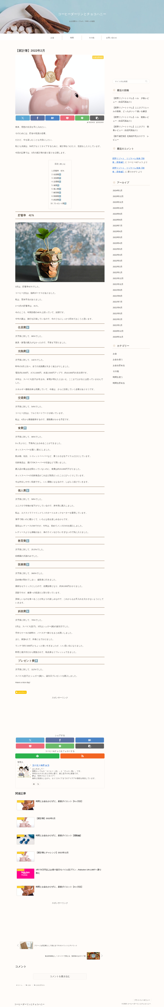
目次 (57, 164)
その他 (116, 371)
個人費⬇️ (57, 189)
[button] (97, 118)
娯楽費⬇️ (57, 200)
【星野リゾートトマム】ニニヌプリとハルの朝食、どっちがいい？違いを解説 (131, 109)
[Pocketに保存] (67, 118)
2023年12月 (118, 196)
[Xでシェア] (23, 118)
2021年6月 (117, 308)
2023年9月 (117, 214)
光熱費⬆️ (57, 178)
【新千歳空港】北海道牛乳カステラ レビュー (131, 138)
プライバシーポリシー (142, 1000)
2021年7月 (117, 302)
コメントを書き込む (60, 976)
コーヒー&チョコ (40, 765)
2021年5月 (117, 313)
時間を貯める (119, 383)
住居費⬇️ (57, 174)
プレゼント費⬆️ (59, 203)
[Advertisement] (60, 715)
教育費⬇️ (57, 193)
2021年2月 (117, 319)
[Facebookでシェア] (37, 118)
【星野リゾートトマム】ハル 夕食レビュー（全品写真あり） (131, 100)
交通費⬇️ (57, 182)
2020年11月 (118, 337)
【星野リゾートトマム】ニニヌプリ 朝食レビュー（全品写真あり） (131, 128)
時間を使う (118, 377)
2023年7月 (117, 225)
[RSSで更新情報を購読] (82, 755)
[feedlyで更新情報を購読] (37, 755)
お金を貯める (22, 692)
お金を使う (118, 359)
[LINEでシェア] (82, 118)
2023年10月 (118, 208)
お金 (115, 354)
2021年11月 (118, 284)
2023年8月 (117, 220)
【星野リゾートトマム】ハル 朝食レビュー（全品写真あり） (131, 119)
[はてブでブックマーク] (52, 118)
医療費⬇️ (57, 196)
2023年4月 (117, 243)
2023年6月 (117, 231)
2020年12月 (118, 331)
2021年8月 (117, 296)
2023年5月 (117, 237)
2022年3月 (117, 261)
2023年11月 (118, 202)
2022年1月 (117, 272)
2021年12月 (118, 278)
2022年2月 (117, 267)
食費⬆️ (56, 185)
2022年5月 (117, 249)
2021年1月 (117, 325)
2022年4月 (117, 255)
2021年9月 (117, 290)
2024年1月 (117, 190)
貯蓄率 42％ (58, 171)
